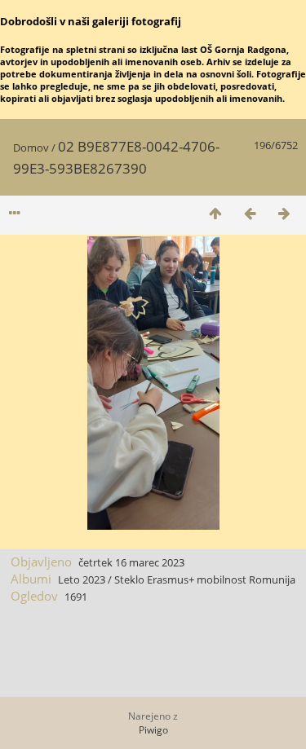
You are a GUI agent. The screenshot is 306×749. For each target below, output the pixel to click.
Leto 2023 (81, 579)
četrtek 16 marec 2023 (131, 562)
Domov (31, 147)
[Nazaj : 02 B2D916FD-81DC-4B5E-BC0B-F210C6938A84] (250, 213)
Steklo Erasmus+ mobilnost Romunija (204, 579)
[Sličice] (215, 213)
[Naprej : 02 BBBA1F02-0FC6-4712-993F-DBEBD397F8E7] (284, 213)
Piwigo (153, 730)
